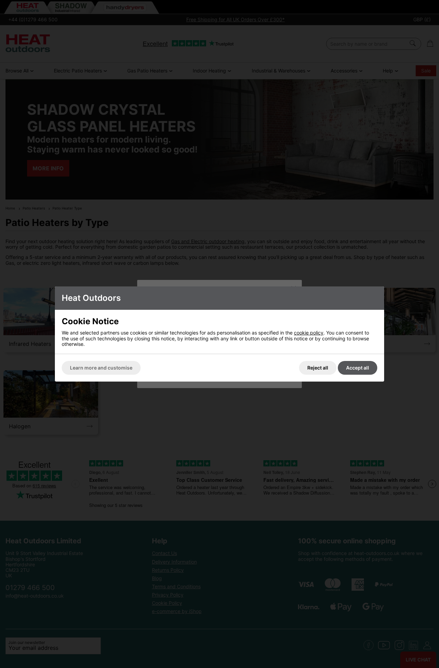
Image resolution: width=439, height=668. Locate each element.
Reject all (317, 368)
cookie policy (308, 333)
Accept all (357, 368)
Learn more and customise (101, 368)
